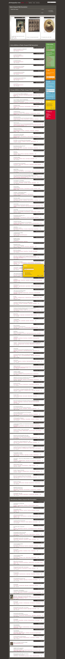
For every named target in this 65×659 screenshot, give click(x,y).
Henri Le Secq (30, 401)
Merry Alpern (27, 585)
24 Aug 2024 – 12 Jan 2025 (17, 126)
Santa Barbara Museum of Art (38, 202)
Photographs (16, 601)
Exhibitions (30, 2)
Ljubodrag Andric (31, 545)
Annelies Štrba (16, 268)
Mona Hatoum (25, 338)
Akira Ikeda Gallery (39, 474)
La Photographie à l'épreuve (18, 418)
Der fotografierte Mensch (18, 406)
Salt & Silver (16, 227)
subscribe (40, 275)
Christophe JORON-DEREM (39, 629)
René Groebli (32, 158)
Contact (43, 9)
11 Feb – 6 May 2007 (16, 328)
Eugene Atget (48, 61)
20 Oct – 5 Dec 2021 (16, 51)
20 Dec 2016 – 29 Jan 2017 (17, 212)
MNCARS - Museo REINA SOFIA (38, 243)
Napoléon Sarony (35, 373)
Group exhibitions (51, 11)
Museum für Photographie (38, 127)
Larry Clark (31, 188)
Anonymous (20, 113)
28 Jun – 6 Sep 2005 (16, 403)
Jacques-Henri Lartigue (32, 430)
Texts (42, 10)
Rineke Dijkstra (25, 408)
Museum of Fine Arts (40, 196)
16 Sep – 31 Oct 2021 (16, 564)
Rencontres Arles (40, 434)
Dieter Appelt (36, 545)
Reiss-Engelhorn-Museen (39, 457)
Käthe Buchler (32, 130)
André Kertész (35, 442)
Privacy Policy (48, 117)
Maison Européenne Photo (39, 422)
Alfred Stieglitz (35, 251)
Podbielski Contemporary (39, 156)
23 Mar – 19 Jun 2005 (16, 409)
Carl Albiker (15, 568)
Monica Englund (19, 333)
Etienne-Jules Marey (38, 430)
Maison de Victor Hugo (39, 237)
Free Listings (48, 114)
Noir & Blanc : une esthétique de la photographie (22, 140)
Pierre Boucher (16, 106)
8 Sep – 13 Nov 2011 (16, 269)
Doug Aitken (15, 153)
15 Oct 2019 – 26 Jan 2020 (17, 165)
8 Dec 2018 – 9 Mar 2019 (17, 190)
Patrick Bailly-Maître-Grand (32, 592)
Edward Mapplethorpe (24, 262)
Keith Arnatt (29, 437)
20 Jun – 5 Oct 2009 (16, 304)
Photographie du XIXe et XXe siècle (20, 532)
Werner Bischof (16, 460)
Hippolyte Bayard (16, 425)
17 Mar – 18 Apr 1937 (16, 495)
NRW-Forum (40, 428)
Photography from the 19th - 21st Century (21, 538)
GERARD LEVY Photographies (19, 648)
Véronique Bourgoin (21, 106)
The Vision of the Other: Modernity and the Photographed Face (25, 308)
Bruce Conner (27, 246)
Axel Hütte (33, 465)
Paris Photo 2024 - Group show (19, 526)
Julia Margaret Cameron (50, 59)
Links (49, 12)
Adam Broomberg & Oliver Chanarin (19, 188)
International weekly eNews (28, 274)
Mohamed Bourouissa (31, 620)
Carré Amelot (41, 59)
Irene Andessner (16, 182)
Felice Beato (34, 303)
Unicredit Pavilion (40, 208)
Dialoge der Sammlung (18, 128)
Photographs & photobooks (18, 613)
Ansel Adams (15, 141)
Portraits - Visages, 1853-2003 (19, 470)
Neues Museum (40, 405)
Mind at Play (16, 313)
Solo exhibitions (51, 10)
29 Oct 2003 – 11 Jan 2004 (17, 472)
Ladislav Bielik (23, 320)
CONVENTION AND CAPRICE (18, 232)
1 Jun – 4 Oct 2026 (16, 507)
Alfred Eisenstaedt (25, 430)
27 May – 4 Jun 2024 (16, 540)
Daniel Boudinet (20, 442)
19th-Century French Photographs (20, 273)
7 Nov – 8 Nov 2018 (16, 616)
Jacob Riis (38, 361)
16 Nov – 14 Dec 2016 (16, 218)
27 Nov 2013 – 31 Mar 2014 (17, 247)
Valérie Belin (24, 141)
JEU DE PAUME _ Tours (39, 53)
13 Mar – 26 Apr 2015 (16, 235)
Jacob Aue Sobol (35, 521)
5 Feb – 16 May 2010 (16, 294)
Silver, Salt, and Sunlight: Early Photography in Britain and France (25, 255)
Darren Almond (16, 171)
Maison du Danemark (40, 341)
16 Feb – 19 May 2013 (16, 252)
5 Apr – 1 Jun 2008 (16, 321)
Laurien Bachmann (16, 102)
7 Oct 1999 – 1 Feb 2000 (17, 491)
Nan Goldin (24, 333)
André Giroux (37, 534)
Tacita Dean (35, 188)
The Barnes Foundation (39, 173)
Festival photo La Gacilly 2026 (19, 503)
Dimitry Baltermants (25, 568)
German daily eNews (27, 272)
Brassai (47, 62)
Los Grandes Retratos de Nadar (19, 72)
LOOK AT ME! (16, 209)
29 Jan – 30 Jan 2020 (16, 580)
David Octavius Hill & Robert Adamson (26, 124)
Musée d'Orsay (40, 364)
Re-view (15, 296)
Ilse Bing (19, 327)
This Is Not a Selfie (17, 198)
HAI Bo (19, 153)
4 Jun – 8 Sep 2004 (16, 449)
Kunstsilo (41, 463)
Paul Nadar (15, 194)
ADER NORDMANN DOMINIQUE (38, 507)
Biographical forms (17, 244)
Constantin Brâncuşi (31, 384)
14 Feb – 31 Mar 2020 (16, 159)
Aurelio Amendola (16, 562)
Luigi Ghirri (38, 211)
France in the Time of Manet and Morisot (21, 93)
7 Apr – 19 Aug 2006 (16, 362)
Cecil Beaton (15, 343)
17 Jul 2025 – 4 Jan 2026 (17, 115)
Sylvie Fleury (24, 361)
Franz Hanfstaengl (32, 280)
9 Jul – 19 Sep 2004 (16, 431)
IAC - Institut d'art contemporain (41, 417)
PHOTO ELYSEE (40, 318)
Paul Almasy (21, 579)
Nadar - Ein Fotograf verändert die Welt (20, 642)
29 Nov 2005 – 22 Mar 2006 (17, 380)
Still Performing (16, 122)
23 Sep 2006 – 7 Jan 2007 (17, 334)
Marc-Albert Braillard (27, 106)
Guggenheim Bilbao (40, 376)
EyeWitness (15, 331)
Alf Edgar (30, 465)
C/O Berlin (41, 185)
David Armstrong (21, 655)
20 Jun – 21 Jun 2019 (16, 593)
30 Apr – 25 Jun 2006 (16, 80)
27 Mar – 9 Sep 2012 (16, 264)
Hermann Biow (23, 280)
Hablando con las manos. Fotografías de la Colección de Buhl (24, 377)
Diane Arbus (19, 141)
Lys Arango (15, 505)
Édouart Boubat (20, 350)
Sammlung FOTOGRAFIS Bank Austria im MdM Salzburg (23, 302)
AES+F (20, 437)
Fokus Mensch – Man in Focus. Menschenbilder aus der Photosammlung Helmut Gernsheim (27, 459)
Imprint (47, 116)
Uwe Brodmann (27, 130)
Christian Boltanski (27, 188)
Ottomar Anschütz (16, 430)
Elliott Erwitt (36, 217)
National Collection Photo (38, 115)
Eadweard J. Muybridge (37, 164)
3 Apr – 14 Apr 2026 (16, 512)
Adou (24, 557)
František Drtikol (21, 425)
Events (34, 2)
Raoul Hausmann (36, 136)
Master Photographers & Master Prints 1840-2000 (22, 475)
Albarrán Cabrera (28, 557)
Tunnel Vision (16, 337)
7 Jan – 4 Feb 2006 (16, 385)
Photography (16, 584)
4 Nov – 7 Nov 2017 (16, 628)
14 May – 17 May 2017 (16, 638)
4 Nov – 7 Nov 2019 (16, 586)
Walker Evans (20, 361)
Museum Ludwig (40, 277)
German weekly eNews (28, 273)
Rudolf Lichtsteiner (37, 482)
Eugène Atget (15, 275)
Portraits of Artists (17, 383)
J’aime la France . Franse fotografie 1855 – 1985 (22, 441)
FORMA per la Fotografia (39, 387)
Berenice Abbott (16, 113)
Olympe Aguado (20, 592)
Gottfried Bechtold (32, 102)
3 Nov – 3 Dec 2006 (16, 74)
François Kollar (16, 373)
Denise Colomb (30, 442)
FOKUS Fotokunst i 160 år (18, 464)
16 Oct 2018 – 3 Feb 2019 (17, 195)
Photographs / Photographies (19, 590)
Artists (27, 2)
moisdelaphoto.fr (16, 240)
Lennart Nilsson (39, 333)
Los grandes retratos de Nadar (19, 66)
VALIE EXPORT (31, 153)
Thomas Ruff (30, 251)
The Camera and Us (17, 117)
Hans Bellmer (34, 539)
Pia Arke (27, 521)
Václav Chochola (33, 106)
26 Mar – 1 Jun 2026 (16, 108)
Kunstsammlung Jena (39, 144)
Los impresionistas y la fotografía (19, 163)
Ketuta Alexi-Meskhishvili (17, 130)
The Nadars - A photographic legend (20, 192)
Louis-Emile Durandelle (27, 327)
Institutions (38, 2)
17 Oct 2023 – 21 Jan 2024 (17, 142)
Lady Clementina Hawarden (20, 125)
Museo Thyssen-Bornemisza (39, 162)
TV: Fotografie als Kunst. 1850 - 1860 (46, 37)
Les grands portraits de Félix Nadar (20, 78)
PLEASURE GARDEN (17, 157)
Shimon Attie (34, 608)
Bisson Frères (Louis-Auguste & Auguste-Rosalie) (25, 650)
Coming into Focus (17, 111)
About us (47, 113)
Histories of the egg (17, 481)
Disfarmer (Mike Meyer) (26, 113)
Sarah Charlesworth (21, 171)
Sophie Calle (37, 384)
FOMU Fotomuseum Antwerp (38, 335)
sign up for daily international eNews (29, 267)
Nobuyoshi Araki (16, 408)
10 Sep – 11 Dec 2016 (16, 225)
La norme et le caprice (17, 54)
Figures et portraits (17, 365)
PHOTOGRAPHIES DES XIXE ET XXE (19, 578)
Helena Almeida (24, 437)
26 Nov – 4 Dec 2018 (16, 609)
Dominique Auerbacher (17, 419)
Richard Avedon (20, 379)
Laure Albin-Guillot (31, 494)
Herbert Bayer (27, 102)
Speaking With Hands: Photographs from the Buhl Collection (24, 446)
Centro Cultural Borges (39, 65)
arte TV (37, 17)
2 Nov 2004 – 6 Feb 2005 (17, 427)
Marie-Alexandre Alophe (17, 280)
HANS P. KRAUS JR (40, 525)
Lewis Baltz (22, 130)
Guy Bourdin (27, 320)
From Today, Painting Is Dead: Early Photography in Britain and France (26, 174)
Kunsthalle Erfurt (40, 76)
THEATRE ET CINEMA (17, 371)
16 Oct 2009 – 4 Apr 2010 (17, 299)
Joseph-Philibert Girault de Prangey (21, 177)
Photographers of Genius (18, 452)
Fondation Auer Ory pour (38, 104)
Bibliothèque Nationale (39, 468)
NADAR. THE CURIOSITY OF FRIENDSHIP (20, 49)
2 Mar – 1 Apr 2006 (16, 374)
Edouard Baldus (49, 49)
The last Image (16, 186)
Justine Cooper (26, 153)
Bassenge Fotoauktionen (38, 536)
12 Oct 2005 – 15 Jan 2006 (17, 391)
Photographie (16, 549)
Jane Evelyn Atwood (34, 437)
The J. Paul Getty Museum (39, 451)
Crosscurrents (16, 203)
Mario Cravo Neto (21, 482)
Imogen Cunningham (30, 136)
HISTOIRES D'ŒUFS (17, 105)
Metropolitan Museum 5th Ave (38, 150)
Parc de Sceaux (40, 347)
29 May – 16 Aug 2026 (16, 103)
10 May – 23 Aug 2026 (16, 96)
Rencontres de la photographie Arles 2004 (21, 435)
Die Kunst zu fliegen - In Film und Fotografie (21, 429)
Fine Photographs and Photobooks (20, 636)
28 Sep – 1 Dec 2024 (16, 132)
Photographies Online (17, 509)
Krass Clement (27, 343)
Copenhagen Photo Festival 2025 (19, 520)
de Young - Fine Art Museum (39, 353)
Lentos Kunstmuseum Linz (39, 98)
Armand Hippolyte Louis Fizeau (32, 528)
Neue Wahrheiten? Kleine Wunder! (19, 145)
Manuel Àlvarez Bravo (17, 217)
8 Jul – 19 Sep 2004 (16, 438)
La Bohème (15, 279)
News (49, 9)
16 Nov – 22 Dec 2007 (16, 62)
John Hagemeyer (32, 602)
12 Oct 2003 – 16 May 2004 (17, 461)
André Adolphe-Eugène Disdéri (36, 124)
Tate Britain (40, 225)
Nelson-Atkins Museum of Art (38, 121)
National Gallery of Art (39, 324)
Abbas (19, 320)
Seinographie (16, 348)
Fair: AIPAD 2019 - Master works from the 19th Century (18, 37)
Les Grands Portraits (17, 60)
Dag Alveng (15, 465)
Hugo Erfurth (28, 280)
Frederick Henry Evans (28, 297)
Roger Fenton (34, 176)
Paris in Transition (17, 325)
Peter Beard (27, 632)
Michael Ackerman (16, 437)
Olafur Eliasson (37, 343)
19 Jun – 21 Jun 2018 (16, 621)
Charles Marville (31, 164)
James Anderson (32, 637)
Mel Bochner (20, 448)
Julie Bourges (26, 505)
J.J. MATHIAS (41, 577)
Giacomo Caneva (26, 534)
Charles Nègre (32, 425)
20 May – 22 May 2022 (16, 558)
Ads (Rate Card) (48, 115)
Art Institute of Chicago (39, 312)
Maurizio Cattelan (32, 448)
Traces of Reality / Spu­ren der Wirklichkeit (21, 99)
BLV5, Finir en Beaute (17, 250)
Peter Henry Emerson (33, 113)
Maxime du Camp (49, 50)
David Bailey (37, 637)
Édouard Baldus (22, 102)
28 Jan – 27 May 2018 (16, 207)
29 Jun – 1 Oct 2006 (16, 352)
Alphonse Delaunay (32, 534)
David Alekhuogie (21, 545)
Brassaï (24, 158)
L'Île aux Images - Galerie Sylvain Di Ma (39, 371)
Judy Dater (33, 171)
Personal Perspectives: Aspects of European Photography (24, 354)
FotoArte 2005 (16, 394)
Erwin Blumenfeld (16, 158)
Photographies (16, 572)
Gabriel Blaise (21, 534)
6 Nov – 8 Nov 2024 (16, 535)
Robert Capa (31, 320)
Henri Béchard (19, 568)
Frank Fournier (20, 268)
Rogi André (36, 494)
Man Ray (48, 56)
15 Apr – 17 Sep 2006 (16, 357)
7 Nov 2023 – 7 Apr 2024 (17, 138)
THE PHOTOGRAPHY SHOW (18, 543)
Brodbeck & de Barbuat (31, 505)
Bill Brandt (20, 158)
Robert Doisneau (35, 350)
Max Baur (30, 539)
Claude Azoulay (38, 615)
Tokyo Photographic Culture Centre (40, 83)
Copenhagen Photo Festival (38, 519)
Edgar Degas (32, 355)
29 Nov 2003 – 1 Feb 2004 (17, 466)
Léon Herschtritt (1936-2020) (19, 134)
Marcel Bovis (25, 442)
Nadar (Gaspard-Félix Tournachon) (18, 50)
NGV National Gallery (39, 295)
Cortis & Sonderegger (28, 171)
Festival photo (40, 502)
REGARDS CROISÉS (17, 238)
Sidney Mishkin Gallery (39, 214)
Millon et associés (40, 513)
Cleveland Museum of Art (39, 92)
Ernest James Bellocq (21, 211)
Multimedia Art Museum (39, 231)
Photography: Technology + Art (19, 215)
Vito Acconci (21, 384)
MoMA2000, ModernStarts (18, 487)
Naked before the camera (18, 261)
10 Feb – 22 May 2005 (16, 420)
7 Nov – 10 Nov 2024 (16, 530)
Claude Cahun (22, 246)
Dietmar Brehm (37, 102)
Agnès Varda (25, 241)
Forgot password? (47, 93)
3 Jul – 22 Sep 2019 (16, 172)
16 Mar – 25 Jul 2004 (16, 455)
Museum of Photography (39, 480)
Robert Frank (28, 141)
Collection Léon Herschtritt (18, 514)
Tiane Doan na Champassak (31, 510)
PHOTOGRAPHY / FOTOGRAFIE (19, 180)
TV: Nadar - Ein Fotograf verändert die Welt (32, 37)
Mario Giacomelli (33, 141)
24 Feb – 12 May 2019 (16, 178)
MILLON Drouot (40, 623)
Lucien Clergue (28, 158)
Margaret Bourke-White (17, 136)
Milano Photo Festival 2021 (18, 561)
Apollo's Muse (16, 169)
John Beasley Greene (26, 602)
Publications (43, 11)
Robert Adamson (16, 303)
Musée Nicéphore (40, 248)
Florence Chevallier (32, 471)
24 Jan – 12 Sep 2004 (16, 443)
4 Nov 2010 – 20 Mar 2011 (17, 276)
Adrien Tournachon (30, 194)
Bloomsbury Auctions (39, 635)
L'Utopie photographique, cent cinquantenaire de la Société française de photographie (26, 424)
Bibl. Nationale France (39, 138)
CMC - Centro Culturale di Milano (38, 47)
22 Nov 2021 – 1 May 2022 (17, 154)
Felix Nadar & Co (16, 284)
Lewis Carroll (37, 390)
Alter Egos (15, 151)
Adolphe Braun (33, 550)
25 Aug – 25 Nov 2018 (16, 201)
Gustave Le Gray (49, 60)
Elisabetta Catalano (33, 211)
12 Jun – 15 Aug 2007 (16, 68)
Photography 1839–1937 (18, 493)
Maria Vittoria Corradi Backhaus (23, 562)
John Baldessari (23, 419)
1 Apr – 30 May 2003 (16, 483)
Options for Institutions (50, 86)
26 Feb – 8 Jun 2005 (16, 415)
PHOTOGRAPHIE (16, 630)
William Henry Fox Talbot (19, 257)
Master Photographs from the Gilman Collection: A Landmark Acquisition (26, 400)
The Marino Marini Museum (39, 283)
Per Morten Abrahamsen (17, 521)
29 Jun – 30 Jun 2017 (16, 634)
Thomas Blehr (19, 465)
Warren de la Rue (37, 171)
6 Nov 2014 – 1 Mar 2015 (17, 242)
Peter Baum (29, 182)
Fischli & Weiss (16, 338)
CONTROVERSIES (16, 319)
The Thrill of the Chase (17, 221)
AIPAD (23, 17)
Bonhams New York (40, 600)
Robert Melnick (30, 338)
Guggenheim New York (39, 445)
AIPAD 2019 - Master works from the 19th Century (22, 596)
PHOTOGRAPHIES (16, 624)
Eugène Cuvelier (21, 164)
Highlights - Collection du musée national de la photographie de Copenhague (27, 342)
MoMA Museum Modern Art (39, 486)
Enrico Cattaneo (37, 562)
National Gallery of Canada (38, 289)
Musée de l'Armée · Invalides (39, 133)
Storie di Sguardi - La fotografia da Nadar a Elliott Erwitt (23, 389)
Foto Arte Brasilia (40, 393)
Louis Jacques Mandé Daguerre (26, 355)
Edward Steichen (38, 205)
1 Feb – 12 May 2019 (16, 183)
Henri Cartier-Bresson (49, 58)
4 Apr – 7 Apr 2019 (14, 38)
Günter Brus (18, 246)
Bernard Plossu (26, 251)
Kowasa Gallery (40, 306)
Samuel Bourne (25, 550)
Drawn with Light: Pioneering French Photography (22, 412)
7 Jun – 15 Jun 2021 (16, 569)
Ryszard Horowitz (31, 482)
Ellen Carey (22, 153)
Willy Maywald (20, 373)
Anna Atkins (31, 454)
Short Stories (16, 360)
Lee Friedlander (20, 338)
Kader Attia (30, 521)
